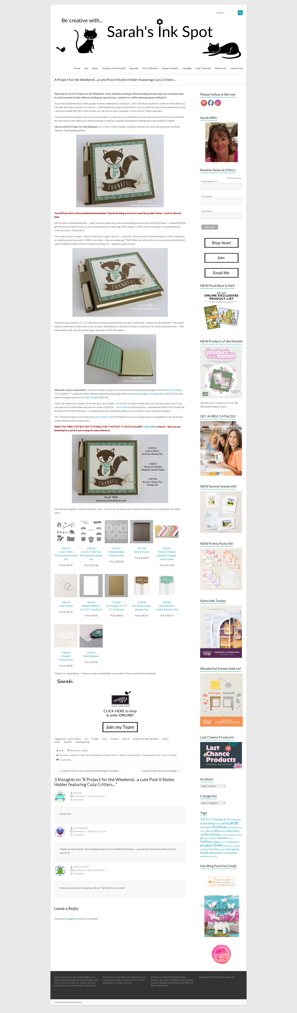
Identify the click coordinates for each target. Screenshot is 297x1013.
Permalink (78, 799)
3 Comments (65, 759)
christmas (219, 826)
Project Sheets (111, 755)
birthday (209, 823)
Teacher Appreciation (129, 755)
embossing (232, 830)
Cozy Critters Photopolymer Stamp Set (66, 555)
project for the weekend (145, 738)
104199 (66, 602)
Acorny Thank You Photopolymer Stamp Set (91, 555)
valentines (204, 856)
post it (126, 738)
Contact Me (236, 68)
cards (233, 822)
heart (231, 838)
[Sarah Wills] (221, 142)
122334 (141, 548)
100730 (91, 602)
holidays (216, 841)
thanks (222, 849)
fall (202, 834)
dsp (216, 830)
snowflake (204, 849)
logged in (72, 918)
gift (202, 838)
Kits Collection (150, 68)
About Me (220, 68)
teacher (68, 741)
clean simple (232, 827)
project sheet (211, 845)
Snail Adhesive (91, 655)
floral (208, 834)
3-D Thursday (214, 819)
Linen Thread (91, 397)
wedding (213, 856)
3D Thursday (234, 819)
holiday (205, 841)
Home (76, 68)
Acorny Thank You (102, 416)
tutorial (232, 852)
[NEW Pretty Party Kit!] (221, 549)
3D (225, 819)
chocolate (205, 827)
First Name (206, 196)
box (218, 823)
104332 (91, 652)
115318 (116, 602)
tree (224, 853)
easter (223, 831)
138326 (167, 602)
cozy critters (74, 738)
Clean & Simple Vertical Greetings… (161, 770)
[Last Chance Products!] (221, 743)
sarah (61, 750)
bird (202, 823)
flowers (224, 835)
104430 (66, 652)
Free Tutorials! (203, 68)
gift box (208, 838)
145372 (116, 548)
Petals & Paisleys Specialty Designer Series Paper (167, 555)
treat (218, 852)
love (226, 842)
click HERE (122, 407)
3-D (203, 819)
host (104, 738)
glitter (213, 838)
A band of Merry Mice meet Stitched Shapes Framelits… (89, 770)
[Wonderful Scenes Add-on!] (221, 674)
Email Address (209, 181)
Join (86, 68)
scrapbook (235, 846)
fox (86, 738)
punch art (227, 846)
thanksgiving (82, 741)
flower (216, 834)
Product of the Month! (114, 68)
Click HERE (149, 426)
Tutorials (172, 755)
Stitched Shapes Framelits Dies (147, 393)
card (223, 823)
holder (95, 738)
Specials (134, 68)
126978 (141, 602)
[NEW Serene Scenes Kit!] (221, 492)
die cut (210, 830)
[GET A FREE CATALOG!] (221, 422)
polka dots (233, 841)
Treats (164, 755)
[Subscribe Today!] (221, 607)
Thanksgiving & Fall (150, 755)
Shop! (95, 68)
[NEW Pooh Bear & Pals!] (221, 291)
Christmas (64, 755)
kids (222, 842)
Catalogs (187, 68)
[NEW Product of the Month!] (221, 347)
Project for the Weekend (91, 755)
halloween (223, 838)
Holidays (74, 755)
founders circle (235, 835)
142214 (66, 548)
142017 (167, 548)
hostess (115, 738)
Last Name (206, 211)
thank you (207, 852)
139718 (91, 548)
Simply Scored (141, 551)
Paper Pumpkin (170, 68)
